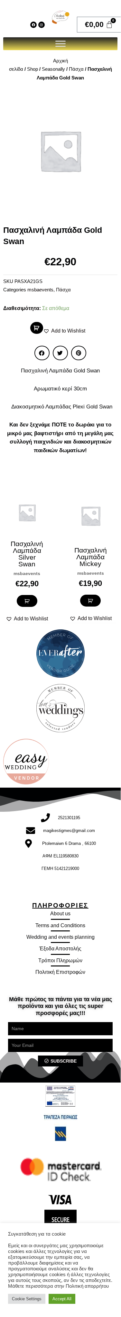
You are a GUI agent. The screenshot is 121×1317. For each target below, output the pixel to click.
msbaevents (40, 289)
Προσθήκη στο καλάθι (36, 328)
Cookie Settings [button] (27, 1298)
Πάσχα (76, 69)
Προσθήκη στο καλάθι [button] (27, 601)
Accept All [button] (61, 1298)
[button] (64, 331)
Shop (32, 69)
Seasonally (53, 69)
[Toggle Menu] (60, 44)
